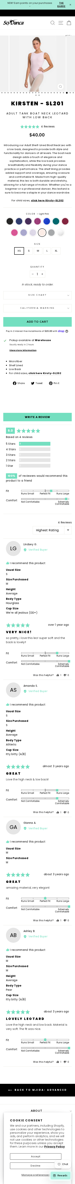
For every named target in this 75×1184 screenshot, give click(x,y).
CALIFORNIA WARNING (37, 308)
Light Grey (51, 232)
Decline (35, 1165)
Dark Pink (14, 232)
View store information (22, 350)
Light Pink (42, 232)
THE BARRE (61, 5)
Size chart (37, 295)
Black (10, 221)
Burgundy (65, 221)
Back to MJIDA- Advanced (40, 1090)
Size (37, 244)
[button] (37, 128)
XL (56, 251)
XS (19, 251)
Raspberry (37, 221)
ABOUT (36, 1111)
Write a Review (37, 417)
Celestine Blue (47, 221)
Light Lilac (33, 232)
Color (37, 213)
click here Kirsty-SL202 (47, 200)
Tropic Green (56, 221)
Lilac (24, 232)
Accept (35, 1156)
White (60, 232)
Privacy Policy (54, 1146)
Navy (19, 221)
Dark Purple (28, 221)
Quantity (37, 266)
